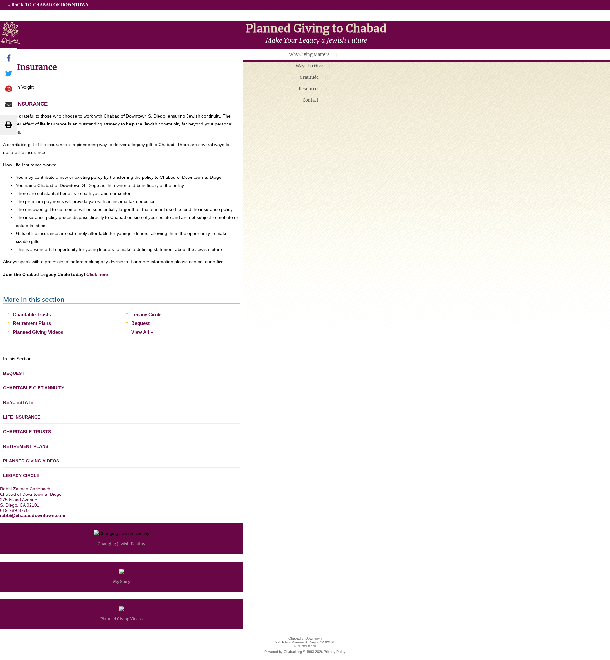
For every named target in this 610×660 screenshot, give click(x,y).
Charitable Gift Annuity (33, 387)
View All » (142, 332)
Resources (309, 88)
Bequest (140, 323)
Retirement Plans (32, 323)
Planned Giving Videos (38, 332)
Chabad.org (293, 652)
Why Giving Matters (309, 54)
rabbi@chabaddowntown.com (32, 515)
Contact (310, 100)
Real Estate (18, 402)
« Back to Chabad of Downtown (48, 4)
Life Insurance (21, 417)
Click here (97, 274)
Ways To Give (309, 66)
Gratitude (309, 77)
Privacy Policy (335, 652)
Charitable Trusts (32, 314)
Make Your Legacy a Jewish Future (316, 40)
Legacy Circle (146, 314)
